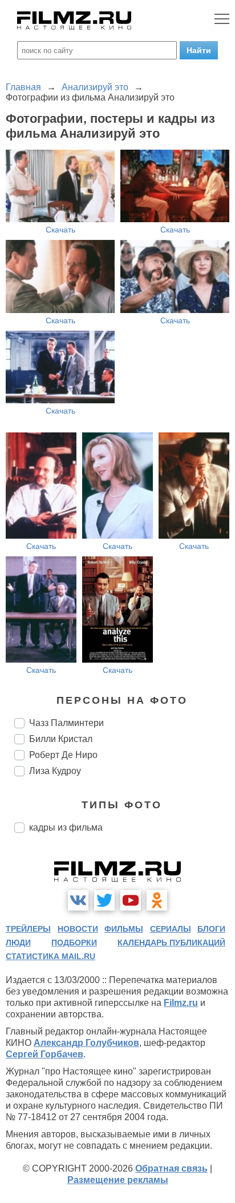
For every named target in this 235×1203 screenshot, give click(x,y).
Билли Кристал (60, 739)
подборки (74, 942)
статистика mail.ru (50, 956)
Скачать (60, 229)
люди (18, 942)
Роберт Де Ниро (63, 755)
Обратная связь (171, 1168)
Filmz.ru (181, 1003)
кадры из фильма (66, 827)
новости (78, 928)
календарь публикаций (171, 942)
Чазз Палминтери (66, 723)
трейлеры (28, 928)
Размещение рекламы (117, 1180)
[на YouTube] (130, 900)
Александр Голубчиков (86, 1043)
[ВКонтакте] (78, 900)
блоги (211, 928)
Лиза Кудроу (55, 771)
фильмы (123, 928)
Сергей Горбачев (44, 1054)
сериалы (170, 928)
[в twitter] (104, 900)
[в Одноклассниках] (157, 900)
